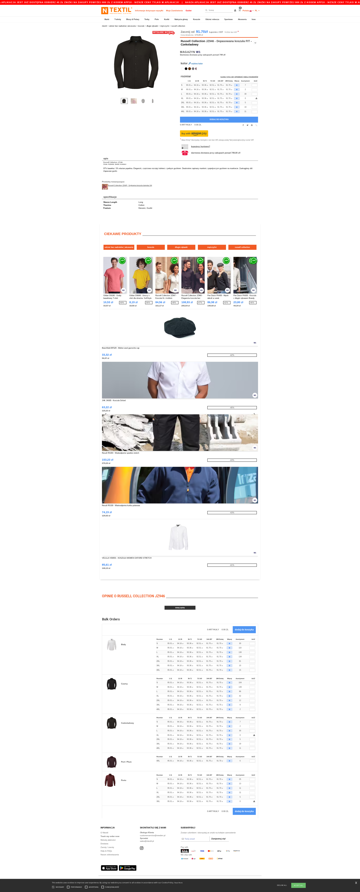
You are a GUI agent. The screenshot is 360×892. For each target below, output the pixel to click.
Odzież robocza (212, 19)
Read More (178, 883)
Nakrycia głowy (181, 19)
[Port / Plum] (196, 68)
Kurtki (166, 19)
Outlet (189, 10)
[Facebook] (243, 125)
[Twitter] (247, 125)
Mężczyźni (212, 247)
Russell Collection (193, 41)
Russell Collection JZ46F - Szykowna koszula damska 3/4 (130, 185)
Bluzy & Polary (132, 19)
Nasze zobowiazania (110, 854)
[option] (140, 62)
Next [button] (142, 65)
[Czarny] (186, 68)
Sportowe (228, 19)
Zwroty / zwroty (107, 847)
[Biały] (182, 68)
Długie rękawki (181, 247)
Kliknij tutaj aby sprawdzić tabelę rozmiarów (239, 77)
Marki (106, 19)
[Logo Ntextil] (116, 10)
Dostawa (104, 843)
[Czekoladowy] (189, 68)
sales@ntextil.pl (147, 841)
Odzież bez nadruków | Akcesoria (119, 247)
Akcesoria (242, 19)
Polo (157, 19)
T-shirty (117, 19)
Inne (254, 19)
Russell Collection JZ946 (113, 162)
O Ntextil (104, 832)
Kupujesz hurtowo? (200, 146)
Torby (146, 19)
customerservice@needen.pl (152, 835)
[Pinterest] (252, 125)
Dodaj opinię (180, 608)
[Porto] (193, 68)
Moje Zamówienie (174, 10)
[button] (235, 10)
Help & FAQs (106, 851)
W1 (198, 51)
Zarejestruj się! (218, 839)
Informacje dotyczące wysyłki (149, 10)
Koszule (196, 19)
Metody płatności (108, 840)
